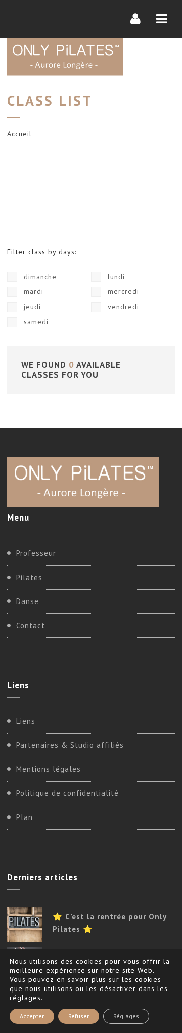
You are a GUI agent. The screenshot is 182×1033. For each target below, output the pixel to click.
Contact (30, 625)
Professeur (36, 553)
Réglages (126, 1016)
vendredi (122, 306)
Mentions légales (48, 769)
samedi (35, 321)
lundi (115, 276)
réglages (25, 997)
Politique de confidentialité (67, 793)
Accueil (19, 133)
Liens (25, 721)
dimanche (39, 276)
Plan (24, 817)
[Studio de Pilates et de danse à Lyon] (65, 57)
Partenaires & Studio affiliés (70, 745)
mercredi (122, 291)
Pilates (29, 577)
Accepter (32, 1016)
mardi (32, 291)
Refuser (78, 1016)
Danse (27, 601)
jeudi (31, 306)
